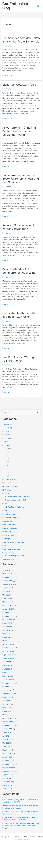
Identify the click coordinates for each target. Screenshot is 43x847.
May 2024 (6, 634)
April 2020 (6, 789)
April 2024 (6, 637)
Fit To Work (6, 490)
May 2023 (6, 665)
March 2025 (6, 602)
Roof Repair (6, 539)
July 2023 (6, 662)
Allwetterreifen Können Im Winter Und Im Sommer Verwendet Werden (19, 131)
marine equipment (9, 524)
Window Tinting (8, 553)
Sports (4, 546)
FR (8, 458)
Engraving (8, 428)
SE (8, 469)
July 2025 (6, 591)
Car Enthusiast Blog (15, 5)
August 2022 (7, 697)
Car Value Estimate (9, 479)
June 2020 (6, 782)
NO (8, 462)
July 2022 (6, 701)
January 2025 (7, 609)
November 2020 (8, 764)
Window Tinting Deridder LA (15, 556)
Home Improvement (9, 514)
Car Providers (7, 438)
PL (8, 465)
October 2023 (7, 651)
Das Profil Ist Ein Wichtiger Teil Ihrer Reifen (19, 358)
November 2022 (8, 687)
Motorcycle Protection (10, 528)
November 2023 (8, 648)
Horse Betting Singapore (11, 517)
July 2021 (5, 736)
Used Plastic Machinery (11, 549)
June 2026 (6, 570)
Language (8, 448)
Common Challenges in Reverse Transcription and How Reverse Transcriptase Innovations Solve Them (20, 825)
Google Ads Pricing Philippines (13, 507)
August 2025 (7, 588)
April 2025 (6, 598)
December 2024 (8, 612)
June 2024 (6, 630)
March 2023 (6, 672)
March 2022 (6, 715)
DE (3, 46)
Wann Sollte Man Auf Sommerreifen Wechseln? (18, 270)
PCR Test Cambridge (10, 535)
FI (7, 455)
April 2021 (6, 746)
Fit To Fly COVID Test (10, 486)
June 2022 (6, 704)
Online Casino (7, 532)
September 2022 (8, 693)
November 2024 (8, 616)
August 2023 (7, 658)
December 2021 (8, 725)
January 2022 (7, 722)
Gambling (5, 493)
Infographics (7, 521)
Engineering (6, 483)
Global (4, 503)
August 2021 (7, 732)
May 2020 (6, 785)
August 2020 (7, 775)
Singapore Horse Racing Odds (13, 542)
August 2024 (7, 623)
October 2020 (7, 768)
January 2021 (7, 757)
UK (8, 472)
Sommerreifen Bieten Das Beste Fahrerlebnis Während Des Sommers (20, 178)
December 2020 (8, 761)
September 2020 (8, 771)
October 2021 (7, 729)
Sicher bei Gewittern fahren (20, 84)
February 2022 (7, 718)
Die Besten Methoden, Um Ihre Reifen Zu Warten (19, 314)
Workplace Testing (9, 559)
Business (5, 431)
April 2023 (6, 669)
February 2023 (7, 676)
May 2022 (6, 708)
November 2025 (8, 577)
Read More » (7, 75)
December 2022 (8, 683)
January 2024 (7, 644)
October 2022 (7, 690)
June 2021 (6, 739)
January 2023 (7, 679)
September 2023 (8, 655)
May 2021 (6, 743)
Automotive (6, 425)
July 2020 (6, 778)
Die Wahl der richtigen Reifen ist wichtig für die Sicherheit (21, 39)
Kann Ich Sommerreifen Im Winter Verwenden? (19, 227)
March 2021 (6, 750)
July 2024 (6, 627)
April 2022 (6, 711)
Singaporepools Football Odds (15, 500)
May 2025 (6, 595)
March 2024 (6, 641)
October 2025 (7, 581)
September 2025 (8, 584)
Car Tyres (6, 445)
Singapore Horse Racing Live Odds (17, 496)
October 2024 (7, 619)
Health (4, 510)
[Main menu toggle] (38, 6)
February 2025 (7, 605)
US (8, 476)
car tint (5, 442)
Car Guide (6, 435)
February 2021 (7, 753)
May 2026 (6, 574)
